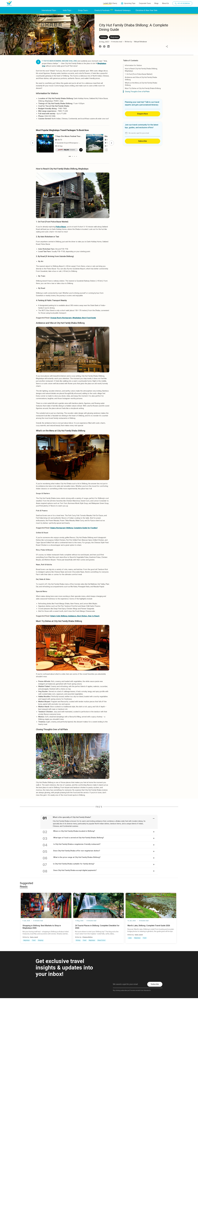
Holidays (103, 37)
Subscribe (142, 141)
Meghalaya (114, 37)
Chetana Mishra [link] (87, 937)
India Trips (67, 10)
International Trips (49, 10)
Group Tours (83, 10)
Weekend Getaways (123, 10)
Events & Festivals (102, 10)
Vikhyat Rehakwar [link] (140, 42)
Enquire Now (142, 114)
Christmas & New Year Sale (146, 10)
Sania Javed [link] (34, 937)
